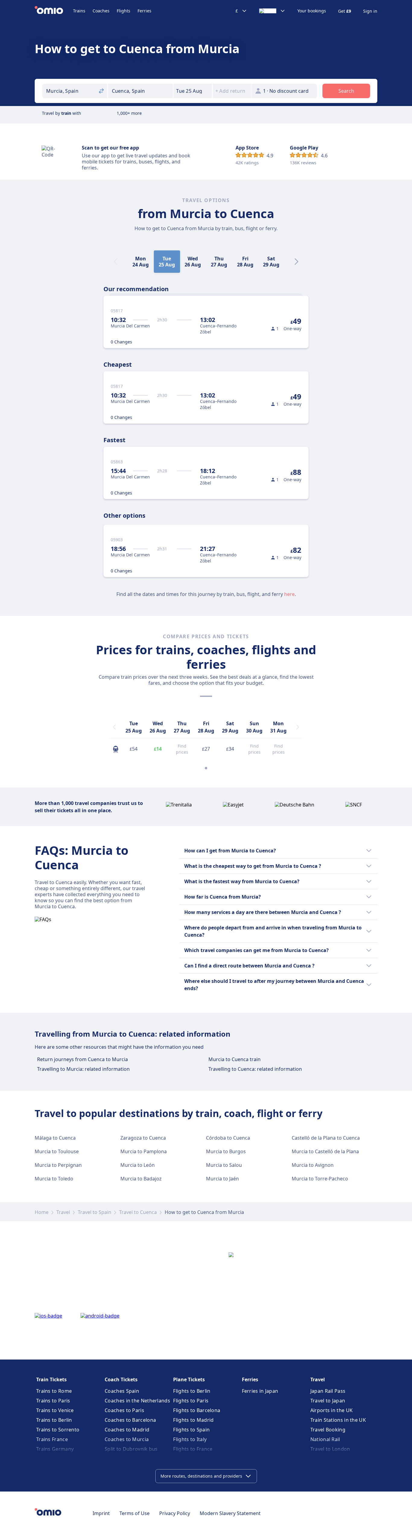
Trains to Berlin (54, 1420)
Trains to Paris (53, 1400)
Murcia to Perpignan (58, 1165)
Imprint (101, 1513)
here (289, 594)
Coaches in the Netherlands (137, 1400)
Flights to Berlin (191, 1391)
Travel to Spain (94, 1212)
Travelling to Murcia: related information (83, 1069)
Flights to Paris (190, 1400)
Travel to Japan (327, 1400)
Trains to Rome (54, 1391)
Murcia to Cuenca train (234, 1059)
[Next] (296, 261)
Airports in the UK (331, 1410)
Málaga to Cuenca (55, 1138)
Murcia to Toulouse (57, 1151)
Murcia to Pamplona (143, 1151)
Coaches (101, 11)
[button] (192, 91)
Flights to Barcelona (196, 1410)
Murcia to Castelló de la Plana (325, 1151)
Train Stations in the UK (338, 1420)
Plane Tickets (189, 1379)
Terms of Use (134, 1513)
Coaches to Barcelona (130, 1420)
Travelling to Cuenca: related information (255, 1069)
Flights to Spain (191, 1429)
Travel (63, 1212)
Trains (79, 11)
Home (42, 1212)
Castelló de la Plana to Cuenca (326, 1138)
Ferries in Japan (260, 1391)
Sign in (370, 11)
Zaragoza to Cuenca (143, 1138)
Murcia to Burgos (226, 1151)
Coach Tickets (121, 1379)
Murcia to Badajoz (141, 1178)
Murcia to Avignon (313, 1165)
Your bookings (311, 10)
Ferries (144, 11)
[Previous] (114, 727)
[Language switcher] (272, 10)
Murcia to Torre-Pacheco (320, 1178)
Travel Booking (327, 1429)
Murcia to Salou (224, 1165)
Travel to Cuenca (138, 1212)
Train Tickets (51, 1379)
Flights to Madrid (193, 1420)
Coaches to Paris (124, 1410)
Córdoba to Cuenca (228, 1138)
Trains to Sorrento (57, 1429)
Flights (123, 11)
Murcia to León (137, 1165)
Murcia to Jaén (222, 1178)
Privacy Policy (174, 1513)
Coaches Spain (122, 1391)
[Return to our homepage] (54, 11)
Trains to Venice (55, 1410)
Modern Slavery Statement (230, 1513)
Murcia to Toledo (54, 1178)
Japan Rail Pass (328, 1391)
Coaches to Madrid (127, 1429)
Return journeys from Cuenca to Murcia (82, 1059)
